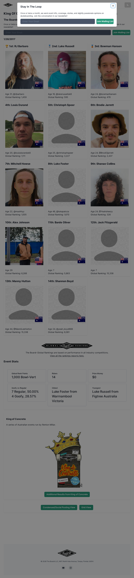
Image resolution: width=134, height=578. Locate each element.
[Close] (113, 6)
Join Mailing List (105, 21)
